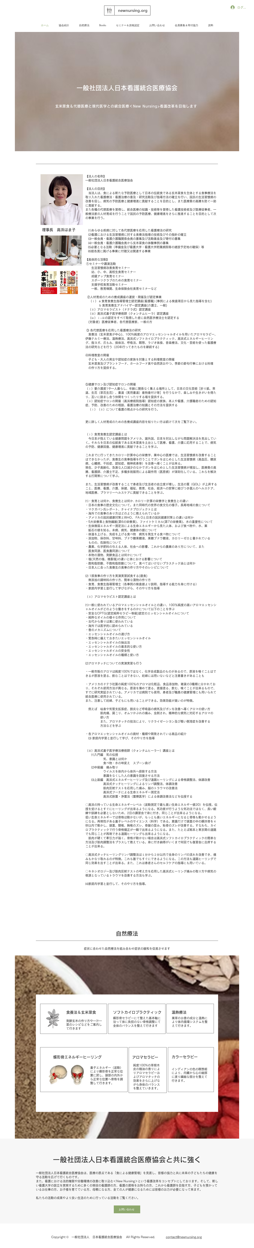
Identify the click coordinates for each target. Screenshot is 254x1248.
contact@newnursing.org (184, 1237)
